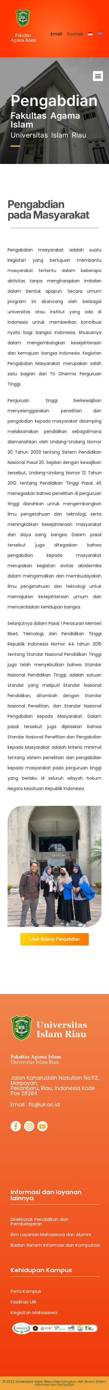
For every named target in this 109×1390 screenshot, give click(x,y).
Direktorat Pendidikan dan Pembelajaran (39, 1221)
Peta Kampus (26, 1291)
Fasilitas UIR (23, 1302)
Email (56, 34)
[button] (98, 76)
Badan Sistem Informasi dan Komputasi (55, 1245)
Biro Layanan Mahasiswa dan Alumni (51, 1234)
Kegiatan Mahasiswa (34, 1312)
